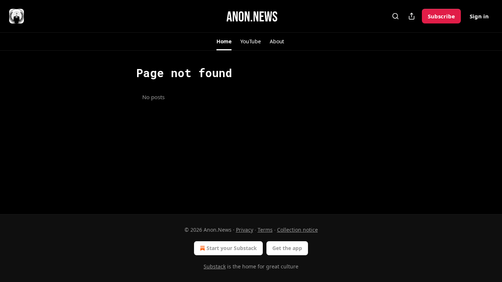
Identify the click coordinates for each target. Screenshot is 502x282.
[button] (224, 41)
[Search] (395, 16)
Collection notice (297, 229)
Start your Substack (232, 248)
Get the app (287, 248)
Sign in (479, 16)
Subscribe (441, 16)
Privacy (244, 229)
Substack (215, 266)
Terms (265, 229)
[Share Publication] (411, 16)
